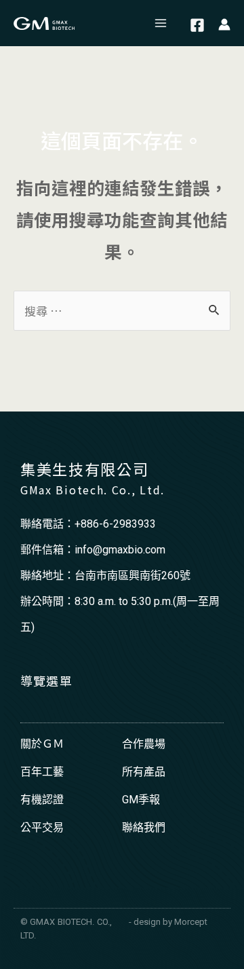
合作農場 (143, 743)
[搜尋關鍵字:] (122, 310)
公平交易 (42, 827)
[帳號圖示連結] (224, 23)
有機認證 (42, 799)
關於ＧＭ (42, 743)
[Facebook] (197, 25)
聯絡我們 (143, 827)
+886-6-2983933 (115, 523)
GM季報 (141, 799)
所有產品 (143, 771)
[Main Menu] (161, 23)
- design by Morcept (168, 922)
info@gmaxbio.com (120, 549)
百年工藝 (42, 771)
